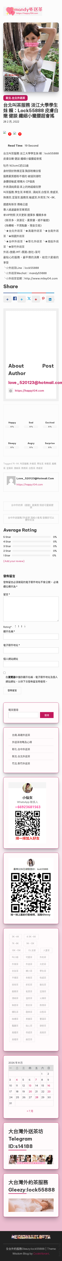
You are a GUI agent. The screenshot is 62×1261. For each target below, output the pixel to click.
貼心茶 (29, 1025)
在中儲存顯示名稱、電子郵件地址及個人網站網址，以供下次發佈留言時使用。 (32, 679)
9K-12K (30, 943)
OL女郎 (32, 950)
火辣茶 (43, 998)
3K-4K (15, 936)
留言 (6, 594)
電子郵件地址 (11, 645)
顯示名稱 (9, 631)
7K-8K (15, 463)
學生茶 (40, 463)
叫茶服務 (24, 463)
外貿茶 (33, 463)
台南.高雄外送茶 (21, 735)
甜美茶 (29, 1012)
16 (48, 1085)
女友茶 (15, 970)
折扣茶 (29, 984)
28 (36, 1097)
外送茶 (29, 964)
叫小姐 (15, 957)
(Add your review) (13, 561)
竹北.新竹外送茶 (21, 763)
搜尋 (46, 715)
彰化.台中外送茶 (21, 749)
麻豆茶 (29, 1039)
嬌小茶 (29, 970)
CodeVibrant (41, 1253)
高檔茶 (15, 1039)
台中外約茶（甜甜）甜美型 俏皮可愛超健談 (32, 506)
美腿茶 (29, 1018)
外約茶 (43, 957)
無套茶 (15, 1005)
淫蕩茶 (9, 468)
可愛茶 (29, 957)
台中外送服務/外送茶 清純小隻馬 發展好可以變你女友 (31, 518)
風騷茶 (15, 1032)
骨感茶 (39, 468)
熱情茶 (24, 468)
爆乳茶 (15, 1012)
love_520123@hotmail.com (35, 478)
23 (49, 1091)
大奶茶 (43, 964)
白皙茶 (32, 468)
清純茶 (17, 468)
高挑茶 (43, 1032)
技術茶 (15, 984)
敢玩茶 (43, 984)
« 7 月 (30, 1111)
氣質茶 (29, 991)
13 (30, 1085)
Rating (7, 627)
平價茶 (15, 977)
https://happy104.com (29, 390)
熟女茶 (29, 1005)
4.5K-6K (31, 936)
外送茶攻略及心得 (22, 742)
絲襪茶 (15, 1018)
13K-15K (16, 950)
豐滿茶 (43, 1018)
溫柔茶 (29, 998)
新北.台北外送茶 (15, 98)
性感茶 (43, 977)
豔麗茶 (15, 1025)
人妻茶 (46, 950)
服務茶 (15, 991)
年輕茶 (47, 463)
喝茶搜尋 (13, 709)
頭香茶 (43, 1025)
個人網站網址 (10, 658)
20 (30, 1091)
